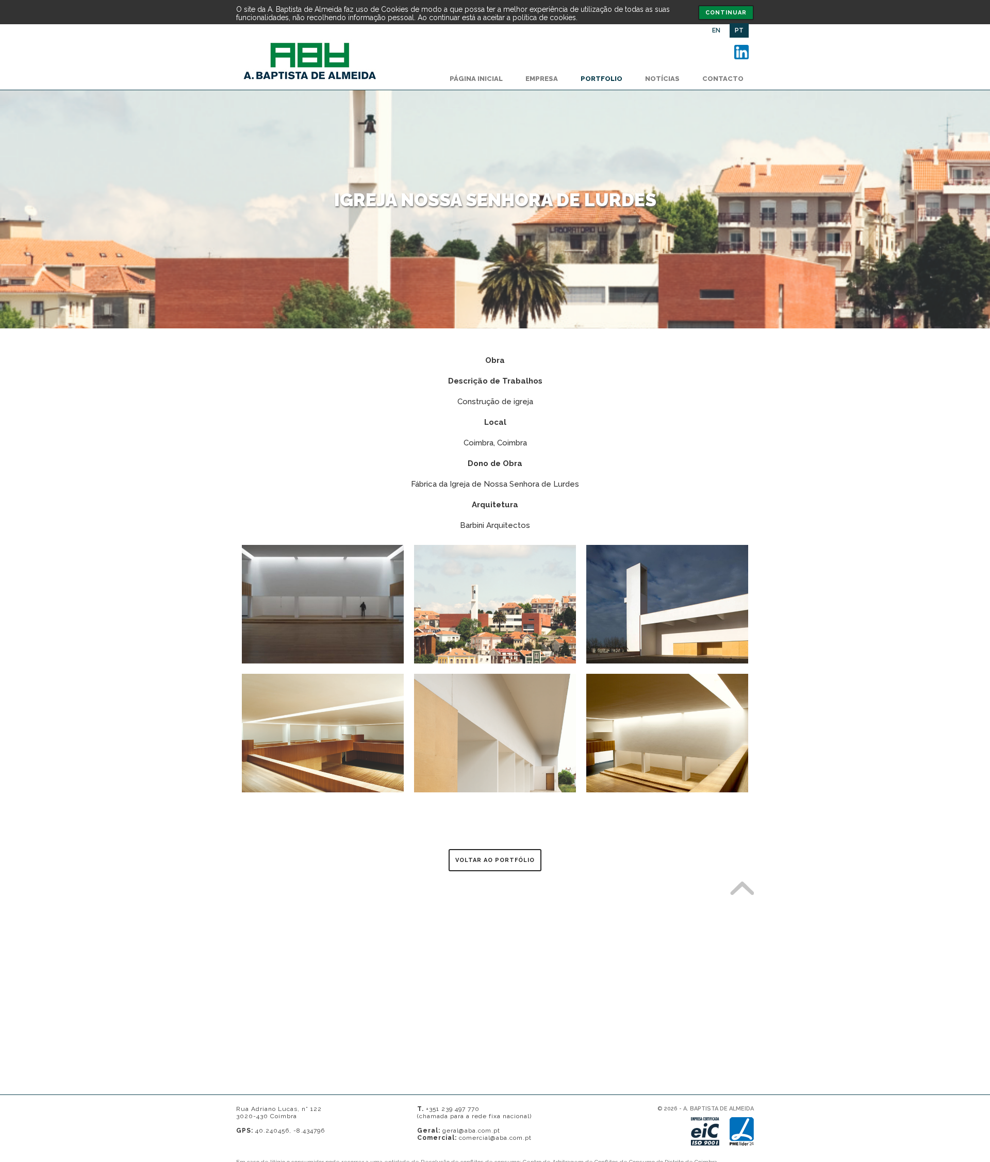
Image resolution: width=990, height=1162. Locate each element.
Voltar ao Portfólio (495, 860)
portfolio (601, 78)
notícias (662, 78)
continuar (726, 12)
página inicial (476, 78)
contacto (723, 78)
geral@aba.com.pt (471, 1130)
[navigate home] (310, 81)
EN (716, 30)
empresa (541, 78)
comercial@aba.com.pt (495, 1137)
